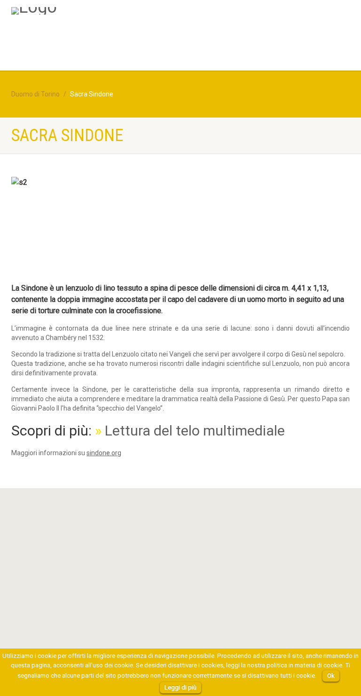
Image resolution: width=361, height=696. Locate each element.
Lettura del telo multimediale (195, 430)
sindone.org (103, 453)
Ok (331, 675)
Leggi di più (180, 687)
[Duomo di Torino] (34, 11)
